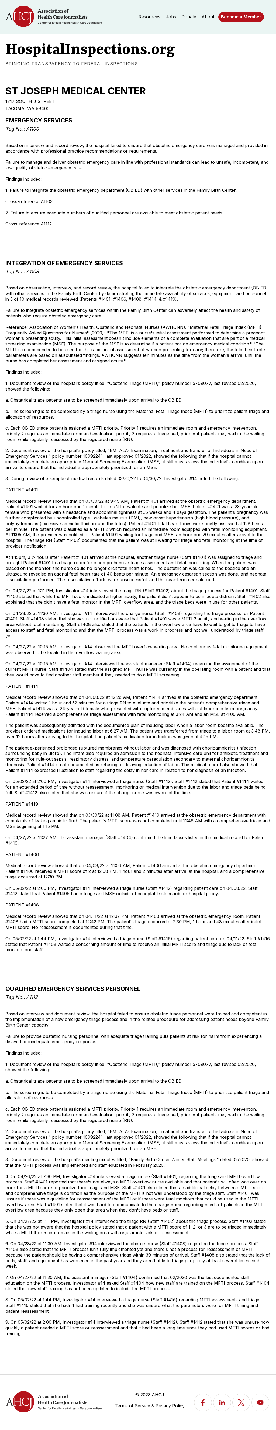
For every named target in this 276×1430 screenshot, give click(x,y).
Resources (149, 16)
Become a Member (241, 16)
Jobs (171, 16)
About (208, 16)
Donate (188, 16)
